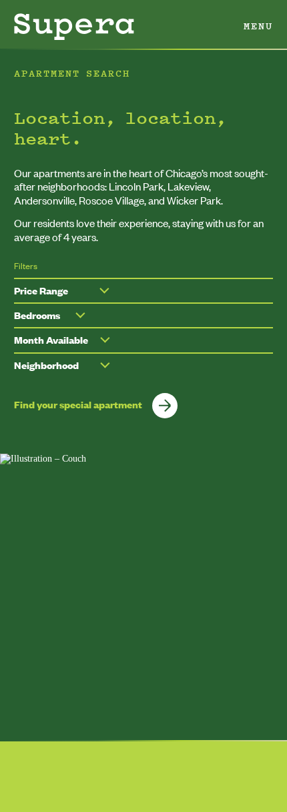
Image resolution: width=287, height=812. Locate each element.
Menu (258, 26)
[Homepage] (74, 26)
